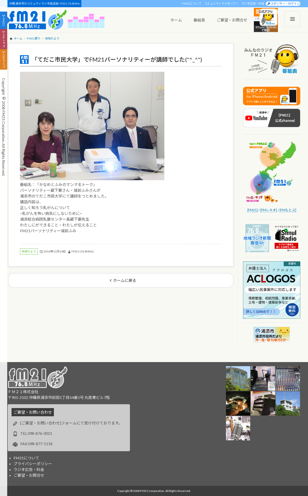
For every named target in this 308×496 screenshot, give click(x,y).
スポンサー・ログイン (285, 3)
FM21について (191, 3)
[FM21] (252, 210)
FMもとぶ (4, 61)
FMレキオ (4, 40)
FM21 (4, 22)
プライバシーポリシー (32, 463)
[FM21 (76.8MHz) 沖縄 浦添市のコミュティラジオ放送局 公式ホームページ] (38, 19)
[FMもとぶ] (288, 210)
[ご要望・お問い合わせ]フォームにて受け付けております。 (71, 423)
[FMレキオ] (268, 210)
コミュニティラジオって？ (221, 3)
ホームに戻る (124, 280)
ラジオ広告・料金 (252, 3)
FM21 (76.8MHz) (82, 251)
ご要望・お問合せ (28, 475)
